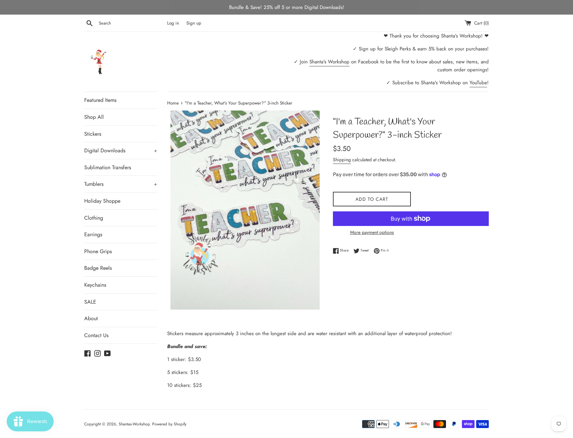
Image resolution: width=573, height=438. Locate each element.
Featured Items (100, 100)
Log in (173, 23)
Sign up (193, 23)
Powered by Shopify (169, 424)
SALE (90, 302)
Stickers (92, 134)
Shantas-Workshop (134, 424)
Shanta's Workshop (329, 61)
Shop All (94, 117)
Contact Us (96, 335)
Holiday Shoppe (102, 201)
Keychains (95, 285)
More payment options (372, 232)
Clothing (93, 218)
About (91, 318)
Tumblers (120, 184)
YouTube (478, 82)
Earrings (93, 234)
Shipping (342, 159)
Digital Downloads (120, 150)
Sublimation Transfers (107, 167)
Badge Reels (98, 268)
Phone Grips (98, 251)
